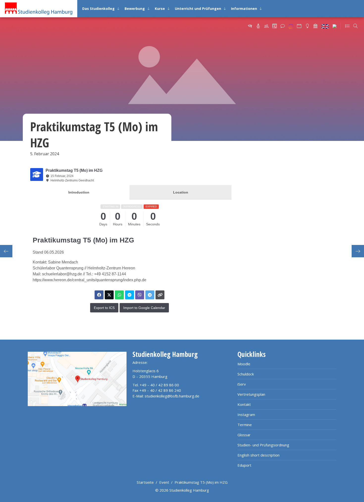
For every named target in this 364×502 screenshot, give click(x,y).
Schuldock (245, 373)
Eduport (244, 465)
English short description (258, 455)
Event (164, 482)
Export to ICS (104, 308)
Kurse (160, 8)
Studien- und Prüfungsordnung (263, 444)
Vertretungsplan (251, 394)
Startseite (145, 482)
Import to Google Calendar (144, 308)
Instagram (246, 414)
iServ (241, 384)
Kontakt (244, 404)
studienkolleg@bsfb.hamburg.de (172, 395)
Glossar (244, 434)
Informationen (244, 8)
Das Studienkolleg (98, 8)
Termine (244, 424)
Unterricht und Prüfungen (198, 8)
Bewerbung (135, 8)
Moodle (243, 363)
